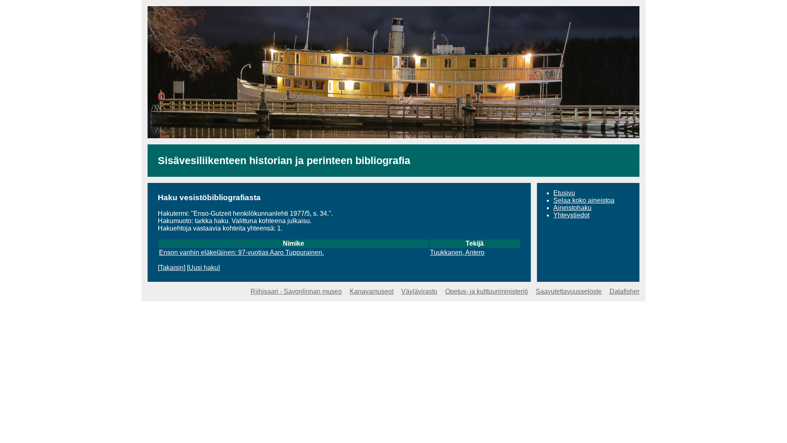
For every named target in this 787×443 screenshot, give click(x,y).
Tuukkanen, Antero (457, 252)
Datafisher (624, 291)
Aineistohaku (572, 207)
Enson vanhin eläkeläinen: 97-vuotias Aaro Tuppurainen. (241, 252)
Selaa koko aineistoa (583, 200)
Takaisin (171, 267)
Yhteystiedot (571, 215)
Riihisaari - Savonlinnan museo (296, 291)
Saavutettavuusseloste (569, 291)
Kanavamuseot (372, 291)
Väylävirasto (419, 291)
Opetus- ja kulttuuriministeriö (486, 291)
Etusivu (564, 193)
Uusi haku (203, 267)
